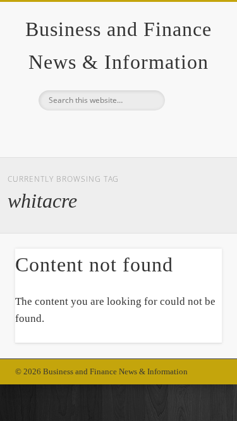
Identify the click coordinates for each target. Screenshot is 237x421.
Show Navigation (191, 113)
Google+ (117, 132)
